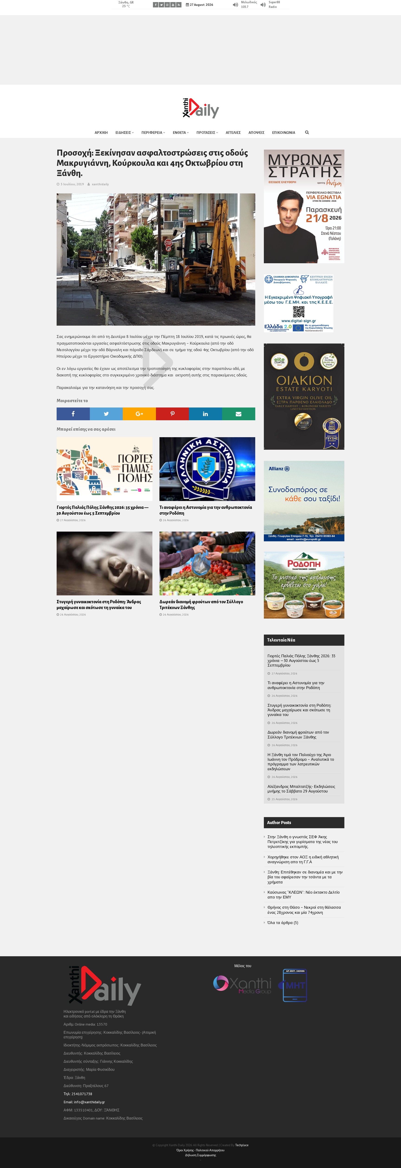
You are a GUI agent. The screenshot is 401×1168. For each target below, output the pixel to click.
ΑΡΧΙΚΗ (101, 133)
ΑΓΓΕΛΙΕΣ (233, 133)
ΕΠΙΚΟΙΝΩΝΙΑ (283, 133)
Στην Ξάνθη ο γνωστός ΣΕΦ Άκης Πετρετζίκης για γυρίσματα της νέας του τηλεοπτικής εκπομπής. (303, 841)
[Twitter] (161, 4)
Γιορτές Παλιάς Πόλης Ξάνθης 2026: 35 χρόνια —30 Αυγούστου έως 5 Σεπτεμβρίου (302, 660)
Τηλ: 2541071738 (78, 1093)
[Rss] (178, 4)
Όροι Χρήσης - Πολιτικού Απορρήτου (200, 1150)
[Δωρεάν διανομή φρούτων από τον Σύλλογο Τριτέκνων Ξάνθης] (207, 565)
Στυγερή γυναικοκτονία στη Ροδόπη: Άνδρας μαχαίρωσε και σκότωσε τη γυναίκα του (299, 710)
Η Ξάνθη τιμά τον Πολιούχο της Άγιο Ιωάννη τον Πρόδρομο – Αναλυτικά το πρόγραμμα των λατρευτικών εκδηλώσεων (301, 761)
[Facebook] (155, 4)
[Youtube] (173, 4)
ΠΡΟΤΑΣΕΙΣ (206, 133)
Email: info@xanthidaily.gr (84, 1102)
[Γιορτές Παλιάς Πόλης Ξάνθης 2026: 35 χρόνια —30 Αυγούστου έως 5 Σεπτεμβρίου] (104, 470)
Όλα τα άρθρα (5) (283, 922)
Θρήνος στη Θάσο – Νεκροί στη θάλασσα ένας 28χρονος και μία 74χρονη (304, 910)
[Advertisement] (200, 49)
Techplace (242, 1145)
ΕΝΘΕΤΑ (179, 133)
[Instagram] (167, 4)
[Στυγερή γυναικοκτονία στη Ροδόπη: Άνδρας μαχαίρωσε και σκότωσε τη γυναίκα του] (104, 565)
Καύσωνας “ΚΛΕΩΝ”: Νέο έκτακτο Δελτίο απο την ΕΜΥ (304, 895)
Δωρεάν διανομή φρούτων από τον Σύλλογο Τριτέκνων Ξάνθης (298, 734)
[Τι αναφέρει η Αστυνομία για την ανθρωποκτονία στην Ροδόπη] (207, 470)
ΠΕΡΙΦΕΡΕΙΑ (152, 133)
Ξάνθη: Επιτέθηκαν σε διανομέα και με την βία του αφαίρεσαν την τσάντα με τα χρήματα (305, 877)
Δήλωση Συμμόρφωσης (200, 1155)
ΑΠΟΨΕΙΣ (256, 133)
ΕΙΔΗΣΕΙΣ (123, 133)
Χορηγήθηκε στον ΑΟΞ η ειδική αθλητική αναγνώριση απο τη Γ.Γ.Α (303, 859)
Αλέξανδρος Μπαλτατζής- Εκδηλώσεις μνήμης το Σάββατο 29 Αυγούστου (301, 789)
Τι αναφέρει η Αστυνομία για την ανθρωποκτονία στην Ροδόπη (296, 685)
